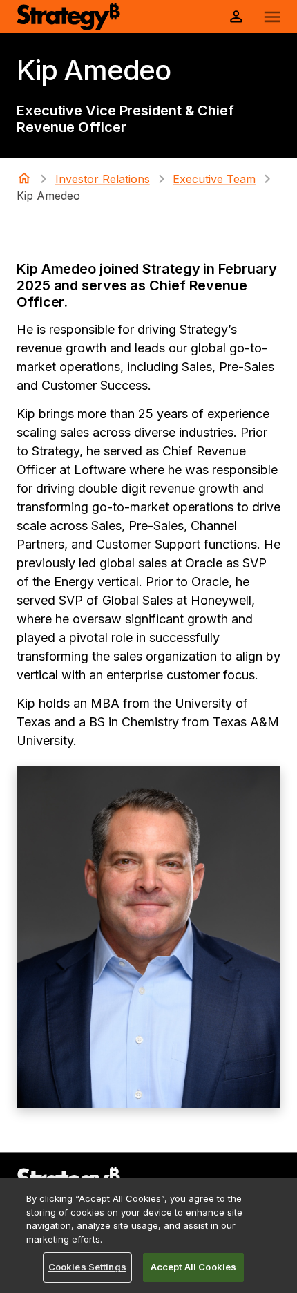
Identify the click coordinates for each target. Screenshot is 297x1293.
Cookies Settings (87, 1266)
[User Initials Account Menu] (236, 16)
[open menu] (272, 17)
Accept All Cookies (193, 1266)
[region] (148, 1235)
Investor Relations (102, 179)
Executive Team (214, 179)
